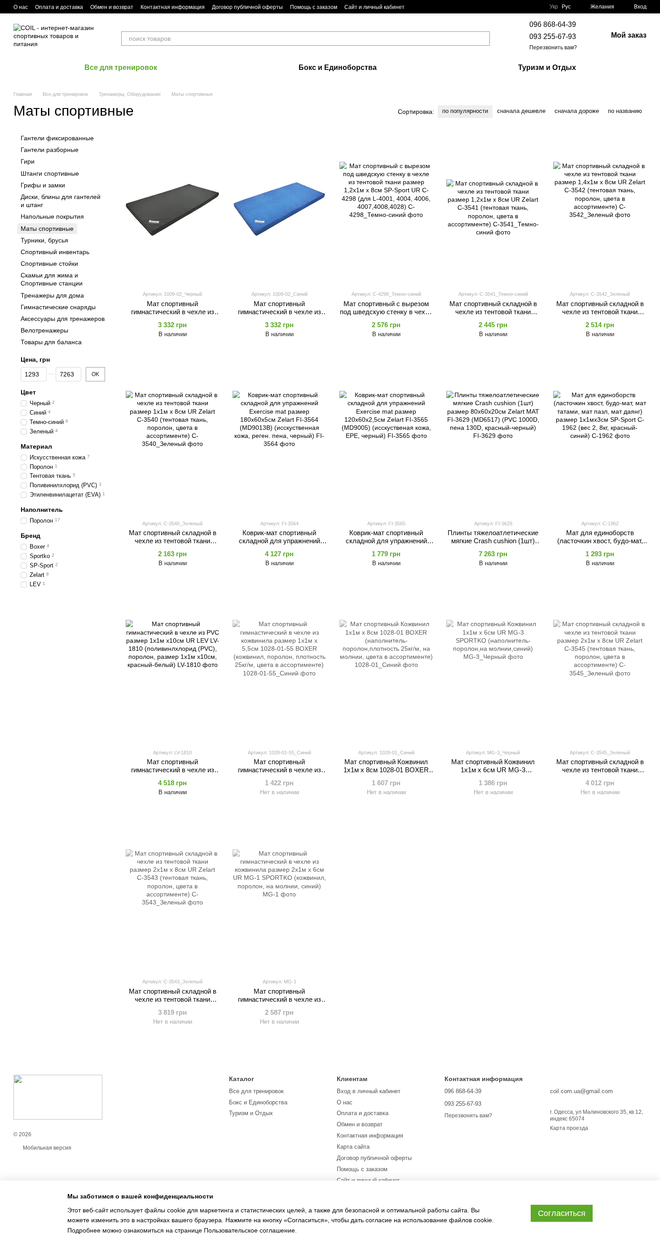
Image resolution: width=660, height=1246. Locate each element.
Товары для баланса (51, 342)
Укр (554, 6)
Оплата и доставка (59, 7)
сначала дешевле (521, 111)
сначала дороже (576, 111)
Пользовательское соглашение (249, 1230)
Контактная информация (173, 7)
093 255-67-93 (552, 36)
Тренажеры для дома (52, 295)
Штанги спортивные (50, 173)
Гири (28, 161)
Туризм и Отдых (547, 67)
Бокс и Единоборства (338, 67)
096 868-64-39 (552, 24)
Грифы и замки (43, 185)
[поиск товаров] (482, 38)
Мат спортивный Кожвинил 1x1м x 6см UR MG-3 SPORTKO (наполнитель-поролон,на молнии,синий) (493, 774)
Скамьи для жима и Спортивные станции (52, 279)
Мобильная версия (46, 1148)
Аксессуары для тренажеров (63, 318)
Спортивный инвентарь (55, 251)
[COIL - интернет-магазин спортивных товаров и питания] (57, 1097)
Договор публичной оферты (247, 7)
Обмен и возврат (111, 7)
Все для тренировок (120, 67)
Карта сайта (353, 1146)
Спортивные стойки (49, 263)
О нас (20, 7)
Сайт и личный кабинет (374, 7)
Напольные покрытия (52, 216)
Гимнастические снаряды (58, 307)
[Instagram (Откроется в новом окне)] (417, 6)
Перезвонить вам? (553, 47)
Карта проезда (569, 1128)
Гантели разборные (50, 149)
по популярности (465, 111)
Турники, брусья (44, 240)
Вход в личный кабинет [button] (368, 1091)
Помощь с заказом (313, 7)
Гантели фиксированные (57, 138)
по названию (625, 111)
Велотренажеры (44, 330)
